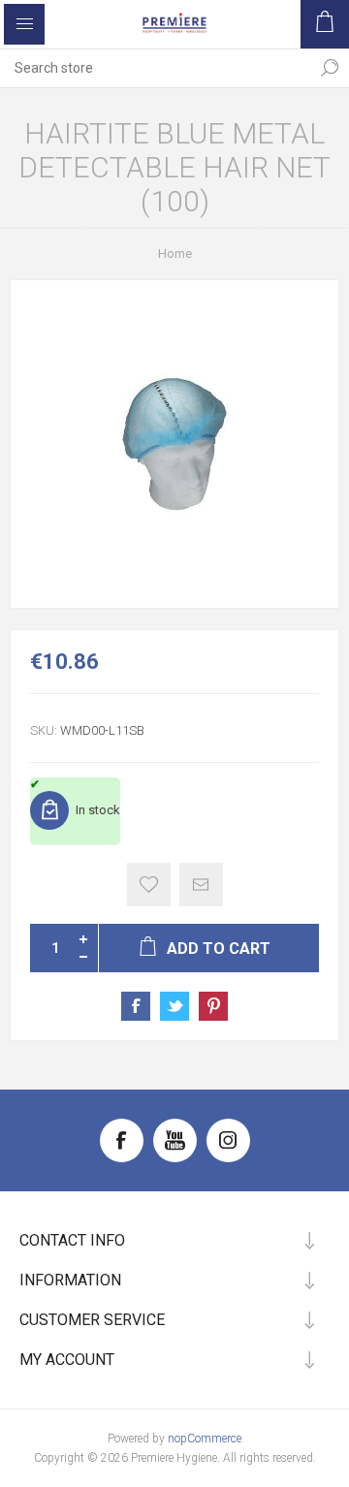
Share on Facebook (135, 1006)
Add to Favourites (149, 884)
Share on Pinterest (213, 1006)
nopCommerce (204, 1438)
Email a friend (201, 884)
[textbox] (155, 67)
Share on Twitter (174, 1006)
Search (329, 67)
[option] (174, 444)
